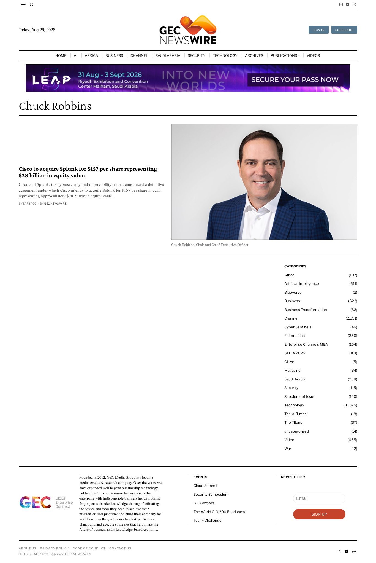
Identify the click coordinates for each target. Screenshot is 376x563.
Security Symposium (211, 494)
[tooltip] (341, 4)
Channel (291, 318)
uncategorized (296, 431)
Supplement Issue (299, 396)
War (287, 448)
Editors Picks (295, 335)
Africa (289, 275)
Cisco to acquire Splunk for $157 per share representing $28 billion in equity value (88, 172)
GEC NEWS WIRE (55, 203)
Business (292, 301)
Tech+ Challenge (208, 520)
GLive (289, 362)
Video (289, 440)
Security (291, 387)
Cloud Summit (205, 485)
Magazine (292, 370)
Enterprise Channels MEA (306, 344)
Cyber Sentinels (297, 327)
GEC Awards (204, 503)
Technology (294, 405)
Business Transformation (305, 309)
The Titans (293, 422)
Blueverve (293, 292)
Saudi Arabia (294, 379)
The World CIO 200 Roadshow (219, 512)
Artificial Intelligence (301, 283)
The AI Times (295, 414)
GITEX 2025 (294, 353)
